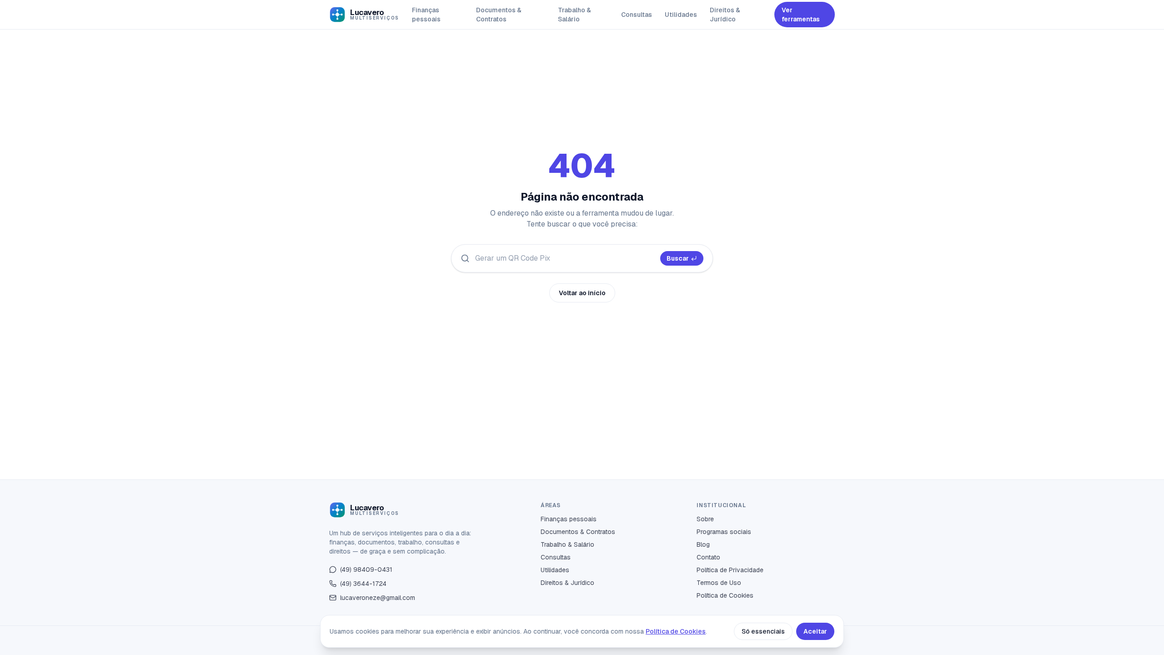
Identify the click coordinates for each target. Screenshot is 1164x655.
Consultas (636, 14)
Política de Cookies (725, 595)
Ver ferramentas (801, 14)
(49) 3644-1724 (363, 583)
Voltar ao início (582, 293)
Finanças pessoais (426, 14)
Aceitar (815, 631)
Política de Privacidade (730, 570)
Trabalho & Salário (574, 14)
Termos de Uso (719, 583)
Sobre (705, 519)
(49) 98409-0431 (366, 569)
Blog (703, 544)
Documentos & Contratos (499, 14)
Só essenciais (763, 631)
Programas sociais (724, 532)
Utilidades (681, 14)
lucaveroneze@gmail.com (377, 598)
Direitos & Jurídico (725, 14)
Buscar (678, 258)
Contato (708, 557)
